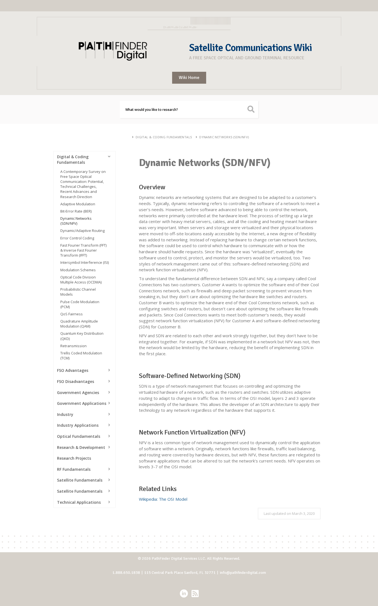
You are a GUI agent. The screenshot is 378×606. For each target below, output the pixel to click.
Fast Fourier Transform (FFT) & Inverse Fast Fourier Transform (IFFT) (83, 250)
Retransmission (73, 345)
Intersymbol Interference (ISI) (84, 262)
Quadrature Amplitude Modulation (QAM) (79, 324)
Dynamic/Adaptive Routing (82, 230)
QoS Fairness (71, 313)
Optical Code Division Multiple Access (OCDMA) (81, 280)
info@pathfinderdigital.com (243, 572)
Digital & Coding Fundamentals (164, 137)
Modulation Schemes (78, 269)
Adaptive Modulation (77, 203)
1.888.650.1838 (126, 572)
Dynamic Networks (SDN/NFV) (224, 137)
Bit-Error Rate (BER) (76, 211)
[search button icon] (251, 109)
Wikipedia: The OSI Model (163, 499)
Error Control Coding (77, 238)
